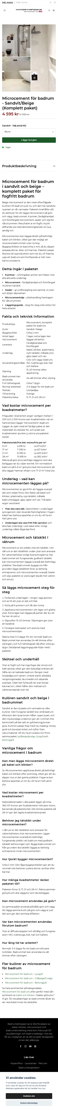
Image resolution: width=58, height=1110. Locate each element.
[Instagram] (25, 1046)
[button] (51, 59)
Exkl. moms (21, 2)
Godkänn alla (29, 1096)
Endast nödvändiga (29, 1103)
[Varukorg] (54, 10)
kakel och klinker (25, 995)
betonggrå (8, 740)
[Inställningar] (50, 2)
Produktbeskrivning (19, 166)
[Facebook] (21, 1046)
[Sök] (49, 10)
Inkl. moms (7, 2)
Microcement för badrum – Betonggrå (26, 982)
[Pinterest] (35, 1046)
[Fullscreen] (29, 58)
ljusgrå (40, 736)
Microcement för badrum (16, 991)
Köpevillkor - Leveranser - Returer (29, 1063)
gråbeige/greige (26, 736)
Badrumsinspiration (29, 1067)
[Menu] (4, 10)
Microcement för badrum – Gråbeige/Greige (29, 978)
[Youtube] (30, 1046)
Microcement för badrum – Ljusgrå (24, 974)
